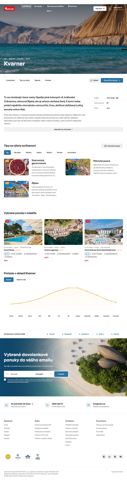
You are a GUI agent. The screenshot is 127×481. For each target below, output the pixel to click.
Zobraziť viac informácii (62, 129)
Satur (49, 11)
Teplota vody (21, 280)
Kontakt (6, 438)
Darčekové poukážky (42, 428)
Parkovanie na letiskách (43, 432)
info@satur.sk (99, 404)
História (28, 152)
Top (7, 152)
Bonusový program (71, 432)
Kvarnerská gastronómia (39, 162)
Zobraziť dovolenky (111, 80)
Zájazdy (37, 80)
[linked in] (109, 456)
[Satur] (9, 9)
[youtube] (120, 456)
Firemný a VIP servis (41, 435)
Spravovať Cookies (117, 472)
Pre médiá (99, 432)
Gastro (39, 152)
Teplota (8, 280)
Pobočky (7, 428)
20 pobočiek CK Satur (21, 404)
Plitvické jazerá (101, 160)
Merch (67, 445)
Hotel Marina (9, 250)
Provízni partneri (101, 428)
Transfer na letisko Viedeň (43, 438)
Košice (101, 334)
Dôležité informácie (72, 425)
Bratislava (85, 334)
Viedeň (51, 334)
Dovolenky (38, 6)
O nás (6, 425)
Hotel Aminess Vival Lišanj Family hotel (100, 250)
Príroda (59, 152)
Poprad (116, 334)
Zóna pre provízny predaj (104, 425)
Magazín (7, 435)
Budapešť (68, 334)
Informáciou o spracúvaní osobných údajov (17, 382)
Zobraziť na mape (113, 146)
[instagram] (115, 456)
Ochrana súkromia (71, 428)
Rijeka (35, 183)
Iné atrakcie (72, 152)
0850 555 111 (57, 404)
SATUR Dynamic (70, 438)
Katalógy (68, 442)
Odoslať (61, 374)
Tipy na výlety (25, 80)
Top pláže (17, 152)
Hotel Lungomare (51, 250)
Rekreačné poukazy (72, 435)
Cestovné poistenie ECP (43, 425)
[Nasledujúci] (123, 240)
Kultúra (49, 152)
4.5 (8, 254)
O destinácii (10, 80)
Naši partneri (100, 435)
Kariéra (6, 432)
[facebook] (104, 456)
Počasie (48, 80)
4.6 (88, 254)
